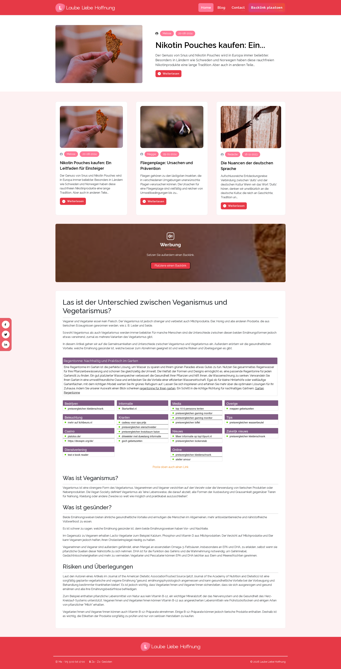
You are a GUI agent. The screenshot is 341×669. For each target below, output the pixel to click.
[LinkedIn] (6, 344)
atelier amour (183, 459)
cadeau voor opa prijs (134, 422)
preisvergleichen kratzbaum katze (141, 431)
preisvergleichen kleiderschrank (85, 408)
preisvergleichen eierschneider (139, 427)
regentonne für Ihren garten (157, 388)
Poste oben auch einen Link (170, 467)
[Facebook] (6, 324)
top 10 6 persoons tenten (190, 408)
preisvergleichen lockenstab (191, 441)
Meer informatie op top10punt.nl (194, 436)
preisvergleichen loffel (188, 422)
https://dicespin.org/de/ (80, 441)
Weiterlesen (171, 73)
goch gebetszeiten (132, 441)
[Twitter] (6, 334)
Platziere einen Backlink (170, 265)
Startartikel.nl (129, 408)
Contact (238, 7)
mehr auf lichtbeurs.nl (80, 422)
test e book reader (78, 454)
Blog (221, 7)
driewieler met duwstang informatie (141, 436)
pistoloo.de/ (74, 436)
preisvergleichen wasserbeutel (247, 422)
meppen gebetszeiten (242, 408)
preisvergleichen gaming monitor (194, 413)
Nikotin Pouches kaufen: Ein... (210, 45)
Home (206, 7)
